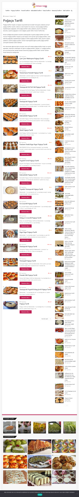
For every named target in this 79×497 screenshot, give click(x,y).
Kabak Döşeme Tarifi (70, 346)
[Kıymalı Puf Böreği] (59, 210)
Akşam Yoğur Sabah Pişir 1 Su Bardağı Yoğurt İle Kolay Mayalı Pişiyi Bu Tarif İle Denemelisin (70, 254)
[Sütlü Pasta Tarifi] (59, 76)
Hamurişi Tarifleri (57, 11)
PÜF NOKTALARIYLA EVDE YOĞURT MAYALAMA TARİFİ (69, 322)
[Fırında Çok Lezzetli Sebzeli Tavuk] (59, 83)
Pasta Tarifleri (47, 11)
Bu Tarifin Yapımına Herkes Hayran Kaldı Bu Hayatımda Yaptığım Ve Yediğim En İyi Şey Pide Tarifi (70, 170)
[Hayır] (77, 493)
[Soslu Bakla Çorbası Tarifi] (59, 31)
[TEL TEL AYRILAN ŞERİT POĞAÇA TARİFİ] (59, 103)
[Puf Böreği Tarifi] (59, 69)
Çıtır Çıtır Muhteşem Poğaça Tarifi (32, 58)
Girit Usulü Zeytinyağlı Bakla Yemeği (69, 195)
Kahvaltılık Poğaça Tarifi (28, 116)
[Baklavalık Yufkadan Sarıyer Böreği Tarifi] (59, 116)
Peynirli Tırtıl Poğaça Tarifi (29, 161)
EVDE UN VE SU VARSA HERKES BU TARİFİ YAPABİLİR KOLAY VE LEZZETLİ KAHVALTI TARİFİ (70, 265)
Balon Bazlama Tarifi (70, 300)
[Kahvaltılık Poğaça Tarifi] (10, 117)
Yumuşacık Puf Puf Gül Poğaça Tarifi (32, 87)
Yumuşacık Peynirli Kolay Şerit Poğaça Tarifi (35, 289)
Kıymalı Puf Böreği (69, 208)
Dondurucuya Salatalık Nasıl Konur (69, 431)
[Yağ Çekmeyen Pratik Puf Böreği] (59, 309)
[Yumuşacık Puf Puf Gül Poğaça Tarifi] (10, 88)
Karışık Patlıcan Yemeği (69, 128)
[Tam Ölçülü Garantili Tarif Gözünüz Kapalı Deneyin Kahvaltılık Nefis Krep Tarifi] (59, 179)
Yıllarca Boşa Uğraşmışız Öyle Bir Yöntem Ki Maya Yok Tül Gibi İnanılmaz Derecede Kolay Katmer (70, 233)
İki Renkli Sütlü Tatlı (70, 314)
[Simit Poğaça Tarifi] (10, 131)
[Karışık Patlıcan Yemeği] (59, 129)
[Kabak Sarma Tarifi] (59, 295)
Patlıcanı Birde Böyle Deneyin (70, 51)
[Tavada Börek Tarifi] (59, 89)
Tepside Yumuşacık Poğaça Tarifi (31, 189)
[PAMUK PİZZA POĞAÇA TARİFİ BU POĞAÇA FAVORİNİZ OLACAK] (59, 96)
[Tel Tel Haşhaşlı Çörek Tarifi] (59, 393)
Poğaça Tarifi (24, 304)
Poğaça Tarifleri (15, 11)
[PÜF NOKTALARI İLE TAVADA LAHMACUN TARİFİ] (59, 45)
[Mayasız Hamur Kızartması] (59, 400)
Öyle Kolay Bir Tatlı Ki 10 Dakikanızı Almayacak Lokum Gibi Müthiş (70, 159)
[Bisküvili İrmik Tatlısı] (59, 110)
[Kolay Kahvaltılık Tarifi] (59, 281)
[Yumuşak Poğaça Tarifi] (10, 262)
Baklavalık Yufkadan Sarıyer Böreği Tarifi (70, 115)
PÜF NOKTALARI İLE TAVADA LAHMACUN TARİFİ (70, 44)
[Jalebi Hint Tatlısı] (59, 217)
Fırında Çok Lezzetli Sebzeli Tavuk (70, 81)
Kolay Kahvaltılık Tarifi (69, 280)
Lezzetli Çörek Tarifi (70, 222)
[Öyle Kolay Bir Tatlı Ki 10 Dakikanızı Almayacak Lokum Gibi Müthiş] (59, 159)
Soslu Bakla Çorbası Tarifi (70, 30)
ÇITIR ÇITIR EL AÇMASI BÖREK (70, 367)
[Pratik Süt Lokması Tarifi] (59, 143)
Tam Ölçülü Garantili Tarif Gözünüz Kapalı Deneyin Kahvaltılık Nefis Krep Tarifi (70, 180)
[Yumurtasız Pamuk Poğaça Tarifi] (10, 74)
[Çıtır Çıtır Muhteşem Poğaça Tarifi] (10, 60)
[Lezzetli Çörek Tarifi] (59, 224)
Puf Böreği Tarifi (69, 67)
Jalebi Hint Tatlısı (69, 215)
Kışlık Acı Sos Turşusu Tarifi (70, 340)
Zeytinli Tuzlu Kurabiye (68, 122)
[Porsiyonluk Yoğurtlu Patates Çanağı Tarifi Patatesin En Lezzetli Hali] (59, 59)
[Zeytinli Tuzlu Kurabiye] (59, 122)
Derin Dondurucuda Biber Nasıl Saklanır (54, 431)
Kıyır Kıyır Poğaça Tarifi (28, 232)
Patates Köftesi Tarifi (39, 432)
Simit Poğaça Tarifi (26, 130)
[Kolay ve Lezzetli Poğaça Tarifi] (10, 219)
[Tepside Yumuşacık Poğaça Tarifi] (10, 190)
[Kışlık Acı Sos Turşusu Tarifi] (59, 341)
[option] (9, 427)
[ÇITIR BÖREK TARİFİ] (59, 136)
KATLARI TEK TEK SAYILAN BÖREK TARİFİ (70, 360)
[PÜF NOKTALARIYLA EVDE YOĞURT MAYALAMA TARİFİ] (59, 322)
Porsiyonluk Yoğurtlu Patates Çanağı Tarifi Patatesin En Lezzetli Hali (70, 60)
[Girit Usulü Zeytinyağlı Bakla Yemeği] (59, 196)
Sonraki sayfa (45, 318)
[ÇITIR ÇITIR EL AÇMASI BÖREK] (59, 368)
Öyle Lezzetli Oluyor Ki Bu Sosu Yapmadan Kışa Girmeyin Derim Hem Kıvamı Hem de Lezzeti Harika (70, 332)
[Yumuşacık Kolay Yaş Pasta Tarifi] (59, 38)
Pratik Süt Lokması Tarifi (69, 142)
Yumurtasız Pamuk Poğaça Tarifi (31, 73)
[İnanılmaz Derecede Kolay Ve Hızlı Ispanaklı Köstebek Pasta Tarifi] (59, 22)
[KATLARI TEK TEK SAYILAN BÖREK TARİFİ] (59, 362)
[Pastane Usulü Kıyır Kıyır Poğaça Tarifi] (10, 146)
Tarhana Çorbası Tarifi (8, 431)
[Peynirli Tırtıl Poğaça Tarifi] (10, 162)
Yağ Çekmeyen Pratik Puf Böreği (70, 308)
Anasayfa (6, 16)
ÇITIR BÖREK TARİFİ (69, 134)
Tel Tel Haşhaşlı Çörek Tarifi (70, 392)
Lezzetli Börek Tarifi (24, 432)
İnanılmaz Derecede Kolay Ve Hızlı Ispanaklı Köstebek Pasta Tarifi (70, 22)
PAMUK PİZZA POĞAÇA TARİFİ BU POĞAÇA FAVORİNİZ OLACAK (70, 96)
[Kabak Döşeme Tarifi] (59, 348)
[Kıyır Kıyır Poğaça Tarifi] (10, 233)
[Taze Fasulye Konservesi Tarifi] (59, 275)
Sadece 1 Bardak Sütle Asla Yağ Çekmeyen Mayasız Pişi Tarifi (70, 244)
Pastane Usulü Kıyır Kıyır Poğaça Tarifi (33, 144)
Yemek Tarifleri (25, 11)
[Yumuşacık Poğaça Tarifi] (10, 103)
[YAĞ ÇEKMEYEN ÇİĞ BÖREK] (59, 355)
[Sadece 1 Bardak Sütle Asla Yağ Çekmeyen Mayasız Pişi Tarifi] (59, 243)
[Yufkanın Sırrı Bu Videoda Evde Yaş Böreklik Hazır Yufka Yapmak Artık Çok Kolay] (59, 375)
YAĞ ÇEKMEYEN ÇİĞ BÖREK (69, 353)
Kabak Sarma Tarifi (69, 293)
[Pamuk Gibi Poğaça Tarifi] (10, 276)
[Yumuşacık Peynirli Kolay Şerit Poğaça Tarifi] (10, 290)
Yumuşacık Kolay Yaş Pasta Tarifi (70, 37)
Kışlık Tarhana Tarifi (70, 187)
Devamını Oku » (26, 66)
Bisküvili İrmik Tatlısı (70, 108)
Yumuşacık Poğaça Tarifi (28, 101)
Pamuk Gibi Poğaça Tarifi (28, 275)
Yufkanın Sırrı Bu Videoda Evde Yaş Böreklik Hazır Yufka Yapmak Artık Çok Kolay (70, 377)
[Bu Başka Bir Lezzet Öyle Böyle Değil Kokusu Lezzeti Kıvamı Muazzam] (59, 150)
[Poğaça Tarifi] (39, 5)
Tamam (40, 494)
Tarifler (7, 11)
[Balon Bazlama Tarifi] (59, 302)
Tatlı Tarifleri (66, 11)
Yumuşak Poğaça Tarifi (28, 261)
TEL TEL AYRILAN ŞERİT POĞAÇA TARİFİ (70, 103)
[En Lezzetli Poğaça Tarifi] (10, 205)
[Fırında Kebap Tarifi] (59, 386)
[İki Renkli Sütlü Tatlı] (59, 316)
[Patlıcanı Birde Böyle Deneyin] (59, 53)
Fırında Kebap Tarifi (70, 384)
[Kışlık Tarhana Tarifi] (59, 189)
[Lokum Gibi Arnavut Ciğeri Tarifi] (59, 288)
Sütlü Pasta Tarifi (69, 74)
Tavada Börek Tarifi (70, 87)
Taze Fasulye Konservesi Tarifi (69, 273)
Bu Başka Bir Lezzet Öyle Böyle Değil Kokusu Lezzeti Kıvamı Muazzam (70, 150)
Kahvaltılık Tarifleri (36, 11)
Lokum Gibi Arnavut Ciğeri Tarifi (69, 287)
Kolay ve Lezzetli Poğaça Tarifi (30, 218)
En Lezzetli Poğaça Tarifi (28, 204)
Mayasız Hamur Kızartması (69, 399)
